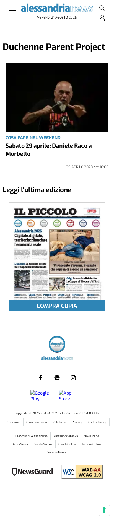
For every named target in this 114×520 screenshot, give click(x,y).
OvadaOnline (67, 444)
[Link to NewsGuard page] (34, 472)
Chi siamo (13, 422)
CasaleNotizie (43, 444)
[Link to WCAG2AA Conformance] (80, 472)
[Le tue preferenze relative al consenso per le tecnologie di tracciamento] (104, 510)
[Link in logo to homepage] (56, 9)
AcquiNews (20, 444)
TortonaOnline (91, 444)
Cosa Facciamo (36, 422)
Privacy (77, 422)
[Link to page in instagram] (73, 377)
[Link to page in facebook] (40, 377)
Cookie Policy (97, 422)
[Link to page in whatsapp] (57, 377)
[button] (102, 8)
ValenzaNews (56, 452)
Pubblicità (59, 422)
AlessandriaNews (65, 436)
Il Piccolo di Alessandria (31, 436)
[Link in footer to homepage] (57, 345)
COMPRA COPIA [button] (57, 306)
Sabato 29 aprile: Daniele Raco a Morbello (49, 149)
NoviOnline (91, 436)
